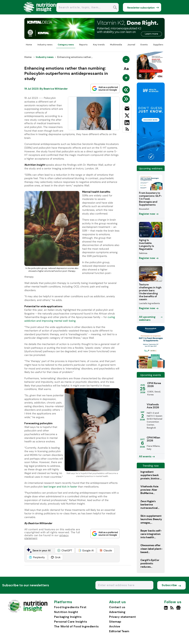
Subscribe (169, 585)
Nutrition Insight (66, 612)
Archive (114, 626)
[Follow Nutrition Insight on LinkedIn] (166, 609)
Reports (83, 44)
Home (29, 44)
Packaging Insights (67, 617)
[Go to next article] (126, 99)
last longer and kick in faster (60, 486)
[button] (65, 550)
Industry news (44, 44)
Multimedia (116, 44)
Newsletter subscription (141, 7)
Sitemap (115, 621)
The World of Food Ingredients (76, 626)
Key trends (99, 44)
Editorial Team (119, 631)
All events (145, 456)
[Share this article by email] (127, 109)
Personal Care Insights (70, 621)
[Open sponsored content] (94, 38)
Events (144, 44)
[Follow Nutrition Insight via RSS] (172, 609)
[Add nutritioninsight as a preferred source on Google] (105, 88)
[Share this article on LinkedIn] (127, 123)
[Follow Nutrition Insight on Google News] (179, 609)
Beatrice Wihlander (56, 88)
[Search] (115, 8)
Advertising (117, 612)
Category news (66, 44)
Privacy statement (122, 617)
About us (117, 602)
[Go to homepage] (27, 612)
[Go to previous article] (126, 89)
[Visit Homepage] (40, 13)
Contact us (117, 607)
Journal (131, 44)
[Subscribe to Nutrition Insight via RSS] (127, 130)
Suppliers (158, 44)
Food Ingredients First (70, 607)
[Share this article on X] (127, 116)
